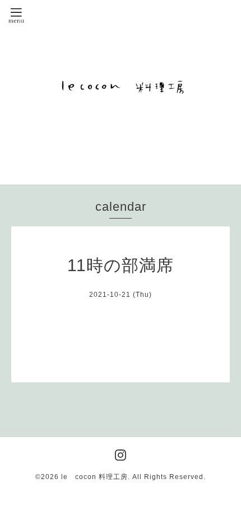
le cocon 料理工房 (94, 477)
